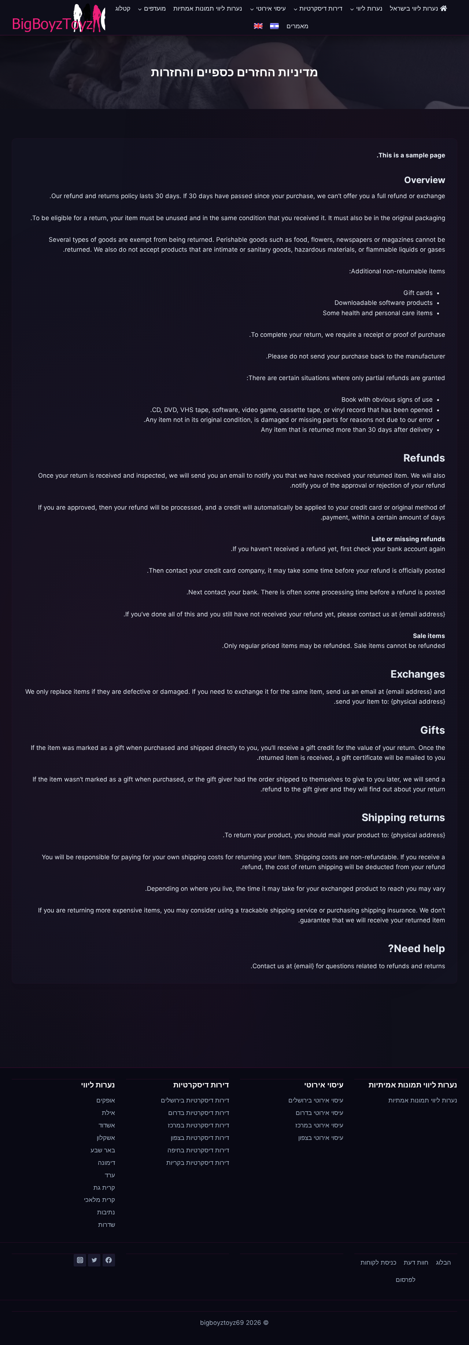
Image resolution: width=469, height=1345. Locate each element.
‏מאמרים (298, 26)
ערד (110, 1175)
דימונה (106, 1162)
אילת (108, 1112)
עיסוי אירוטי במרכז (319, 1125)
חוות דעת (416, 1262)
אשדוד (107, 1125)
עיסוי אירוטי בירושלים (315, 1100)
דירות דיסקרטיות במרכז (198, 1125)
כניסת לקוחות (378, 1262)
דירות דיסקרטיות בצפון (200, 1137)
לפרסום (406, 1279)
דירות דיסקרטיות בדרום (198, 1112)
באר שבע (103, 1150)
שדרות (106, 1224)
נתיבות (106, 1212)
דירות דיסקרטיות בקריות (197, 1162)
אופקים (105, 1100)
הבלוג (443, 1262)
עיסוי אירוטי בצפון (320, 1137)
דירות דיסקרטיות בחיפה (198, 1150)
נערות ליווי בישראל (415, 8)
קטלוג (122, 8)
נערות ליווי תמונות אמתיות (207, 8)
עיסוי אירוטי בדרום (319, 1112)
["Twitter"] (94, 1260)
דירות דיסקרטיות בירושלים (195, 1100)
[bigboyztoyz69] (58, 17)
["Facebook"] (109, 1260)
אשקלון (106, 1137)
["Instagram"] (80, 1260)
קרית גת (104, 1187)
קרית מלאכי (99, 1199)
